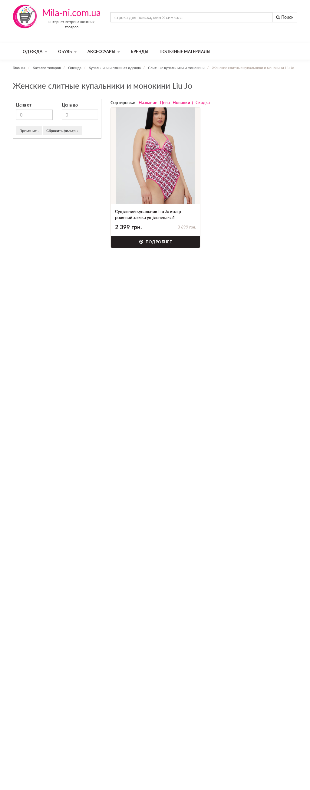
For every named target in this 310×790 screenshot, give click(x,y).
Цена (165, 102)
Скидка (203, 102)
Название (148, 102)
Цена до (70, 104)
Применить (28, 130)
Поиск (286, 17)
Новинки (181, 102)
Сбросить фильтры (62, 130)
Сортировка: (122, 102)
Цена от (23, 104)
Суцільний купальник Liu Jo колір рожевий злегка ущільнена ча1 (148, 214)
